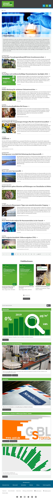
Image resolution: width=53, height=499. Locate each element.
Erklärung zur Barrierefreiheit (28, 490)
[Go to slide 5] (29, 295)
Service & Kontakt (11, 490)
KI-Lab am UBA (15, 375)
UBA (9, 371)
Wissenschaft (15, 485)
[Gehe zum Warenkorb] (47, 6)
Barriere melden (5, 492)
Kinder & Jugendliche (47, 485)
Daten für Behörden (13, 441)
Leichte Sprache (38, 490)
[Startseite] (8, 4)
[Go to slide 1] (23, 295)
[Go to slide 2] (25, 295)
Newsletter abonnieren (7, 409)
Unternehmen (23, 485)
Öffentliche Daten (6, 441)
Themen (5, 10)
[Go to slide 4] (27, 295)
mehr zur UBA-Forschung (7, 375)
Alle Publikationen (26, 298)
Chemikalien (5, 476)
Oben (49, 305)
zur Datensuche (5, 339)
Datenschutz (18, 490)
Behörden (31, 485)
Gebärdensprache (47, 490)
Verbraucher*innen (5, 485)
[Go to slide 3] (26, 295)
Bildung (37, 485)
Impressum (4, 490)
